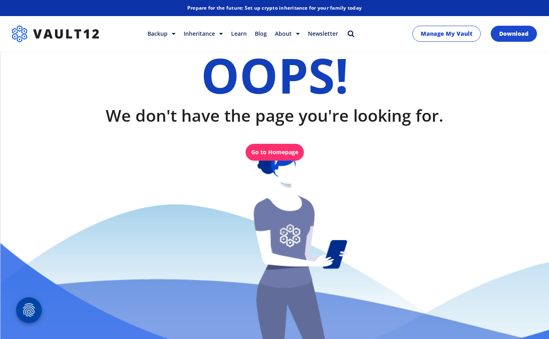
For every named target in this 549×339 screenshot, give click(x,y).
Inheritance (200, 33)
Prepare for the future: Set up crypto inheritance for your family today (274, 7)
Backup (158, 33)
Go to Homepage (274, 152)
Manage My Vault (446, 33)
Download (514, 33)
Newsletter (323, 33)
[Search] (351, 33)
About (284, 33)
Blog (261, 33)
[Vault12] (55, 34)
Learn (239, 33)
